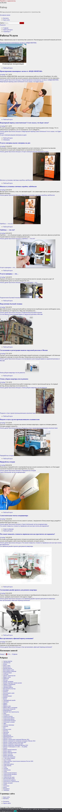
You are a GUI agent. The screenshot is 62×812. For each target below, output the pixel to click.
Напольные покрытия (9, 709)
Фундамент (6, 788)
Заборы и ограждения (9, 684)
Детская (5, 680)
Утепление (6, 786)
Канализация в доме (8, 693)
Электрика (6, 140)
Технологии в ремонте (9, 780)
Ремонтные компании (9, 757)
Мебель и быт (7, 706)
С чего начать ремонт (9, 758)
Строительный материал (10, 772)
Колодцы (5, 694)
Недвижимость (7, 710)
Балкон (5, 664)
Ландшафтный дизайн (9, 700)
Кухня (5, 699)
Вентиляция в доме (8, 670)
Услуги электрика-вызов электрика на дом (13, 135)
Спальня (5, 768)
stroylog (2, 74)
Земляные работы (8, 687)
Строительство (7, 775)
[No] (17, 811)
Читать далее (29, 80)
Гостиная (5, 674)
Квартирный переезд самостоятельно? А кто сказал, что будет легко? (21, 81)
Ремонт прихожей (8, 755)
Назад (2, 654)
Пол (4, 728)
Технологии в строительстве (11, 781)
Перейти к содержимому (8, 1)
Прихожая (6, 732)
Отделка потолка (8, 716)
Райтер (3, 7)
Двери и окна (7, 677)
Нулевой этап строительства (11, 712)
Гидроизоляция (7, 672)
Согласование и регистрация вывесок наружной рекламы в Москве (21, 314)
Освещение (6, 714)
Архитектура (6, 662)
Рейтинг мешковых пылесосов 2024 (13, 743)
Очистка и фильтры (8, 725)
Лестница (6, 701)
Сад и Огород (7, 759)
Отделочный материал (9, 720)
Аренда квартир (7, 661)
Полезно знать (7, 729)
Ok (15, 811)
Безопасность (7, 667)
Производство (7, 735)
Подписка (2, 25)
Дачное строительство (9, 675)
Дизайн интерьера (8, 681)
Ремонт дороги (7, 751)
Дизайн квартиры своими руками (12, 683)
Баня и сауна (6, 665)
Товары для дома (8, 783)
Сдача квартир (7, 765)
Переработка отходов (7, 455)
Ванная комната (7, 668)
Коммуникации (7, 696)
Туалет (5, 784)
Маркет (5, 703)
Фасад (5, 787)
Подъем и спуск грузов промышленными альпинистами (18, 413)
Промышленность (8, 736)
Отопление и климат (9, 722)
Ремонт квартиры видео (9, 752)
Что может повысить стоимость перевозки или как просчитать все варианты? (24, 526)
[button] (5, 15)
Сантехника (6, 762)
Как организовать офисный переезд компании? (15, 600)
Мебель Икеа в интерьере (10, 707)
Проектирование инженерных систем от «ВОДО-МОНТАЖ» (18, 43)
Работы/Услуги (8, 68)
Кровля (5, 697)
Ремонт (5, 748)
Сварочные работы (8, 764)
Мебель (5, 704)
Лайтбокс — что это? (6, 224)
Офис (4, 723)
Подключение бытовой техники (10, 297)
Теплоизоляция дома (9, 778)
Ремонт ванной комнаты (10, 749)
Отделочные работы (8, 717)
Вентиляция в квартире (9, 671)
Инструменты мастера (9, 688)
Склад (5, 767)
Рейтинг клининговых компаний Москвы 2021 (16, 739)
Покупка (5, 726)
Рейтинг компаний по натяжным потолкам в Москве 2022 (19, 741)
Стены (5, 771)
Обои (4, 713)
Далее (15, 654)
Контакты (6, 18)
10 (12, 654)
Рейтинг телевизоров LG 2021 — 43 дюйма (15, 746)
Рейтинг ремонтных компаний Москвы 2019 (15, 745)
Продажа (5, 733)
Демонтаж (6, 678)
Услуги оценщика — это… (8, 267)
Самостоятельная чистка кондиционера (12, 472)
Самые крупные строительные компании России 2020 (18, 761)
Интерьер (5, 690)
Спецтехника (7, 770)
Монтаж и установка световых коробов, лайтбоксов (16, 180)
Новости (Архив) (8, 529)
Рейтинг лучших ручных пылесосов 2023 (14, 742)
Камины (5, 691)
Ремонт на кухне (7, 754)
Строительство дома (8, 777)
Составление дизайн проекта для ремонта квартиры (16, 546)
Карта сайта (6, 20)
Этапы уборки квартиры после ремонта (12, 372)
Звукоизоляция (7, 685)
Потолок (5, 730)
